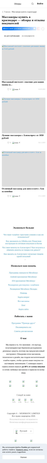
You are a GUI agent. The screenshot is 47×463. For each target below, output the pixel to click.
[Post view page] (23, 63)
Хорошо (23, 457)
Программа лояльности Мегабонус (23, 273)
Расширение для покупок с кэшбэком (23, 285)
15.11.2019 (41, 196)
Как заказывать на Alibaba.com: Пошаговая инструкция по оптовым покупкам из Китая (23, 242)
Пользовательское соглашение (23, 419)
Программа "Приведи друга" (23, 323)
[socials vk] (14, 402)
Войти (40, 4)
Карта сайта (23, 309)
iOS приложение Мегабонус (23, 281)
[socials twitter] (27, 402)
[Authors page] (4, 89)
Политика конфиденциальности (24, 422)
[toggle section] (25, 259)
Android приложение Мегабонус (23, 277)
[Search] (33, 3)
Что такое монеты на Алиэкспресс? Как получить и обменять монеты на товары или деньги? (23, 249)
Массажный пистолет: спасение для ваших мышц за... (23, 83)
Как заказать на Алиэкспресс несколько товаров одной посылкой (23, 255)
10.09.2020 (41, 89)
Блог (23, 305)
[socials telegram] (33, 402)
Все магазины (23, 301)
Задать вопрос (23, 297)
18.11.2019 (41, 143)
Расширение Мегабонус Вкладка (23, 289)
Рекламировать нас (23, 327)
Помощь (23, 293)
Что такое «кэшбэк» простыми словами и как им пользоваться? (23, 236)
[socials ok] (20, 402)
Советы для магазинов (23, 331)
